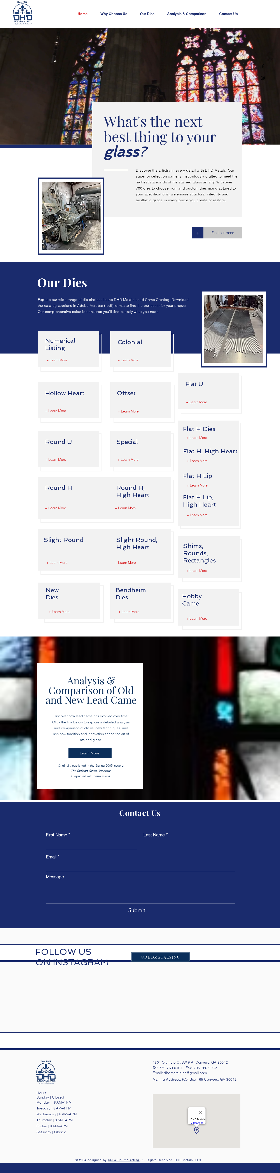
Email (51, 857)
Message (55, 877)
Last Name (154, 835)
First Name (56, 835)
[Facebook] (262, 66)
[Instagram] (262, 77)
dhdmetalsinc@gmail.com (185, 1073)
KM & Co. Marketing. (124, 1160)
